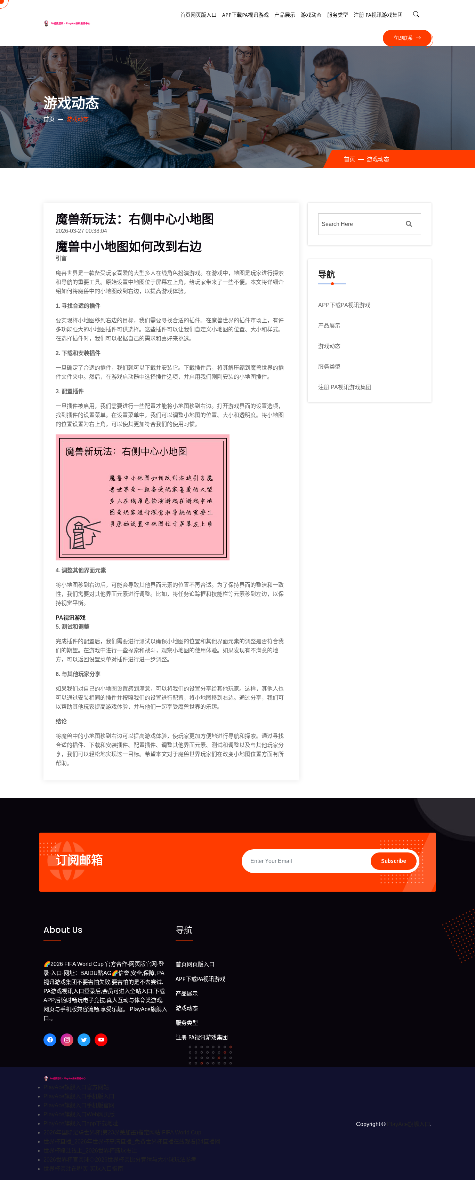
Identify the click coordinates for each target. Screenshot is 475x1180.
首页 (49, 119)
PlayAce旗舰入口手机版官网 (78, 1105)
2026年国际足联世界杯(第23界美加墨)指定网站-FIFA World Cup (122, 1132)
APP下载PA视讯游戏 (245, 15)
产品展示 (284, 15)
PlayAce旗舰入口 (408, 1124)
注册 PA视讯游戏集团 (378, 15)
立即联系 (403, 38)
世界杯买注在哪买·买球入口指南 (83, 1169)
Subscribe (393, 861)
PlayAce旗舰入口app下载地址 (80, 1123)
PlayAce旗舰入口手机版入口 (78, 1096)
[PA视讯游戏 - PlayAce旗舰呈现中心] (70, 1078)
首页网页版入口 (198, 15)
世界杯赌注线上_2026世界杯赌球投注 (90, 1151)
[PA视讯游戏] (73, 23)
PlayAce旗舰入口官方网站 (76, 1087)
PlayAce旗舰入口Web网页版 (79, 1114)
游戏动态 (311, 15)
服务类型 (337, 15)
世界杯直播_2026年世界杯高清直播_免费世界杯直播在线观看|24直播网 (131, 1141)
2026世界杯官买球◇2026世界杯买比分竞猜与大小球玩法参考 (119, 1160)
